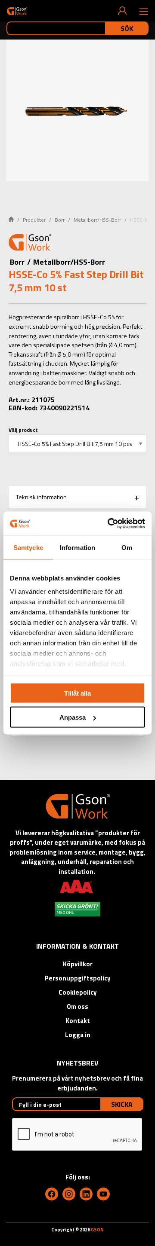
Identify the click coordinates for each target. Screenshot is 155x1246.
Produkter (34, 220)
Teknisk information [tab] (41, 496)
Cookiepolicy (78, 992)
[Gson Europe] (30, 243)
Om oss (77, 1006)
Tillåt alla (77, 692)
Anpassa (72, 717)
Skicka (122, 1104)
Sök (127, 28)
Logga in (77, 1035)
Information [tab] (77, 547)
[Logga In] (122, 10)
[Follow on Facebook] (51, 1194)
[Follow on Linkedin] (86, 1194)
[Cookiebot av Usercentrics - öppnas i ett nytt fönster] (109, 523)
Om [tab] (126, 547)
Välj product (23, 430)
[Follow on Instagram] (69, 1194)
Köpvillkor (78, 964)
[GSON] (17, 10)
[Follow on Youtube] (103, 1194)
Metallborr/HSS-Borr (97, 220)
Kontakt (77, 1021)
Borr (60, 220)
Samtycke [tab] (28, 547)
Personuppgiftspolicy (78, 978)
